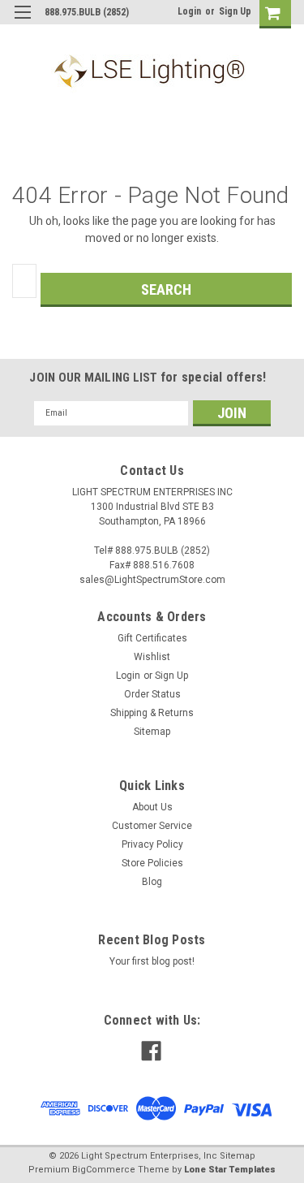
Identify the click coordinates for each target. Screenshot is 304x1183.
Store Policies (152, 863)
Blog (152, 881)
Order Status (152, 694)
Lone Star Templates (230, 1169)
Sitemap (152, 731)
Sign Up (235, 11)
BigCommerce (103, 1169)
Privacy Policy (152, 844)
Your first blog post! (152, 961)
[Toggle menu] (22, 22)
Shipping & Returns (152, 713)
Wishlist (152, 657)
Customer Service (152, 825)
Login (189, 11)
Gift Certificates (152, 638)
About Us (152, 807)
